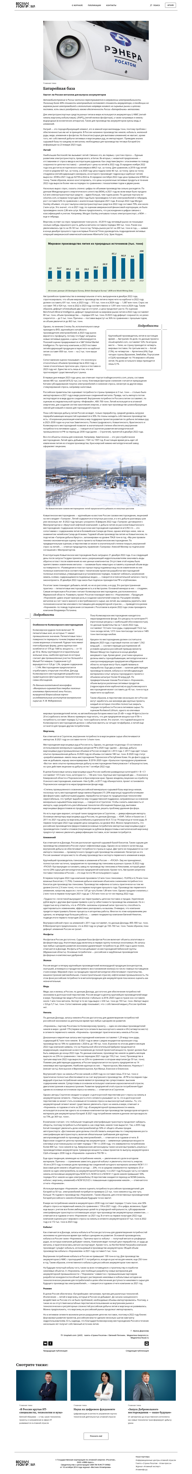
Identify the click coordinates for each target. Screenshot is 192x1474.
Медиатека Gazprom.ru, (138, 1335)
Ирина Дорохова (141, 1331)
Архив (170, 5)
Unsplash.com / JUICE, (73, 1335)
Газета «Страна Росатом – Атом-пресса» (154, 1463)
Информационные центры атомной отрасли (156, 1460)
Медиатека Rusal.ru (140, 1337)
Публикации (94, 5)
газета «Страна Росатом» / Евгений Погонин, (105, 1335)
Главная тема (49, 83)
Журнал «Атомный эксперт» (148, 1466)
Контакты (111, 5)
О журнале (77, 5)
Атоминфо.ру (141, 1469)
